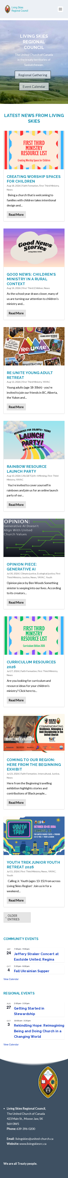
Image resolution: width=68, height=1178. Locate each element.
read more (16, 214)
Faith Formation (30, 185)
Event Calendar (34, 86)
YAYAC (46, 381)
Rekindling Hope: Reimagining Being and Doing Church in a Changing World (39, 1031)
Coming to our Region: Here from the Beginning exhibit (34, 764)
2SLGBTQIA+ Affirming (34, 475)
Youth (49, 577)
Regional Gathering (32, 75)
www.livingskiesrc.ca (32, 1143)
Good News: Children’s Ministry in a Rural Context (31, 279)
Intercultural (44, 773)
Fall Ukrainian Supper (32, 971)
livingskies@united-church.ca (34, 1138)
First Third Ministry (49, 185)
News (10, 189)
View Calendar (11, 979)
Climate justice (28, 573)
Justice (26, 577)
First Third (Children (32, 288)
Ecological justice (46, 573)
